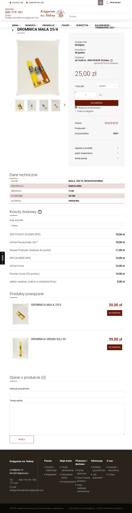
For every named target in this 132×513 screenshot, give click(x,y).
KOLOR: (79, 86)
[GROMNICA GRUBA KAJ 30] (20, 348)
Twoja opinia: (16, 400)
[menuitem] (16, 25)
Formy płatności (81, 472)
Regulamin (51, 474)
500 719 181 (14, 12)
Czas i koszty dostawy (83, 479)
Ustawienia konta (67, 476)
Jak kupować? (98, 476)
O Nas (111, 474)
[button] (96, 148)
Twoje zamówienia (67, 469)
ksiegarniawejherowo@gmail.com (22, 17)
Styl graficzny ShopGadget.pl (82, 508)
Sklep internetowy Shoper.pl (109, 508)
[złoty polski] (100, 2)
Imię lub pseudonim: (19, 388)
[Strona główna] (52, 13)
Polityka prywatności (99, 469)
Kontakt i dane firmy (113, 469)
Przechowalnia (68, 481)
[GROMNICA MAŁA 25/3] (20, 314)
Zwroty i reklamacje (51, 469)
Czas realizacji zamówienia (83, 488)
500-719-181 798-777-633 (23, 481)
